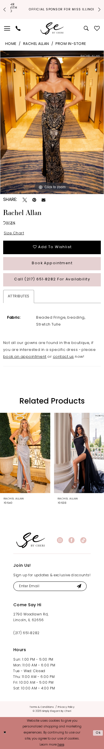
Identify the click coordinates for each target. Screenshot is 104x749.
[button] (7, 28)
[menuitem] (7, 28)
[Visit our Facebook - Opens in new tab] (71, 540)
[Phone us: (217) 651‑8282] (18, 28)
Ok (98, 732)
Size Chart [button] (14, 233)
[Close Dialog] (5, 732)
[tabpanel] (52, 122)
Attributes (18, 296)
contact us (63, 357)
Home (10, 44)
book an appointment (25, 357)
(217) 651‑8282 (26, 633)
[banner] (30, 540)
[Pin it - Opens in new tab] (34, 200)
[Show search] (86, 28)
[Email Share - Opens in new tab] (43, 200)
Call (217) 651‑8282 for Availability (52, 279)
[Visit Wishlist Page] (97, 28)
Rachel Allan (36, 44)
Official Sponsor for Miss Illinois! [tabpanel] (51, 9)
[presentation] (25, 453)
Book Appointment (52, 263)
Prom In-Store (70, 44)
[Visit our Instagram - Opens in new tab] (60, 540)
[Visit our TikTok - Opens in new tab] (83, 540)
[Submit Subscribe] (78, 586)
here (60, 744)
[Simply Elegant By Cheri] (52, 28)
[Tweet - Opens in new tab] (25, 200)
